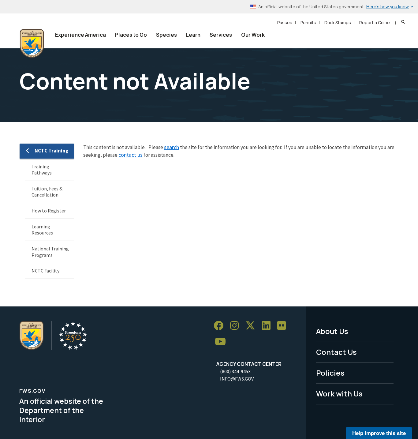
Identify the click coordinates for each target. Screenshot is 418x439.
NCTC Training (52, 150)
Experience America (80, 34)
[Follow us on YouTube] (222, 342)
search (171, 147)
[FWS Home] (32, 43)
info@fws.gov (237, 379)
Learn (193, 34)
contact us (130, 154)
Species (166, 34)
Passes (284, 22)
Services (221, 34)
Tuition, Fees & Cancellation (47, 192)
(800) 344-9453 (235, 371)
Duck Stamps (337, 22)
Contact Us (336, 352)
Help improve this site (379, 433)
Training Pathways (42, 169)
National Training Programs (50, 252)
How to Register (49, 211)
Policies (330, 373)
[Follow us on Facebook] (221, 326)
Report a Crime (374, 22)
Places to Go (131, 34)
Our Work (253, 34)
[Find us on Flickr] (283, 326)
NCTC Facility (45, 271)
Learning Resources (42, 229)
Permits (308, 22)
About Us (332, 331)
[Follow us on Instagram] (236, 326)
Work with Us (339, 393)
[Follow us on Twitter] (252, 326)
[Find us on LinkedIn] (268, 326)
